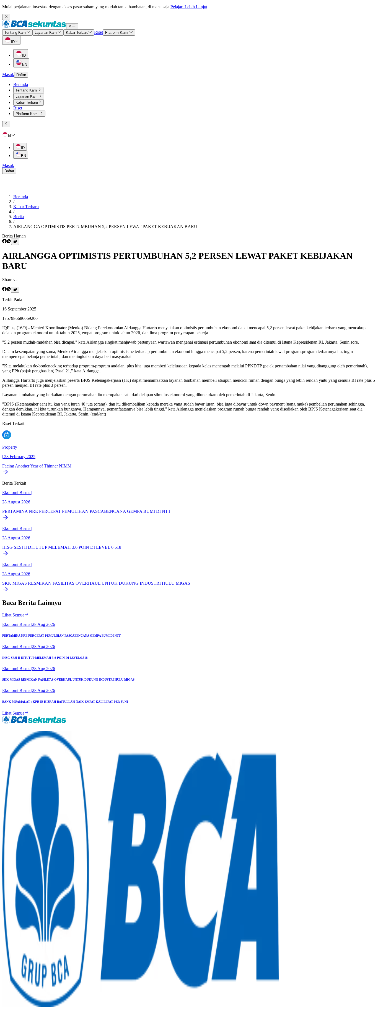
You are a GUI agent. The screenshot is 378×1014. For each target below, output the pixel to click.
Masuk (8, 74)
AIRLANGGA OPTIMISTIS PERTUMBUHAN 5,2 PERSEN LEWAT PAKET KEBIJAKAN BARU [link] (105, 226)
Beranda (20, 84)
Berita (18, 216)
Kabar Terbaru (26, 206)
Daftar (21, 75)
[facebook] (4, 241)
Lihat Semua (13, 615)
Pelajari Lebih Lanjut (188, 6)
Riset (17, 108)
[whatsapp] (9, 241)
